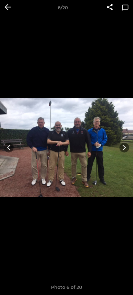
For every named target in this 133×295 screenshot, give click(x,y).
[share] (110, 7)
